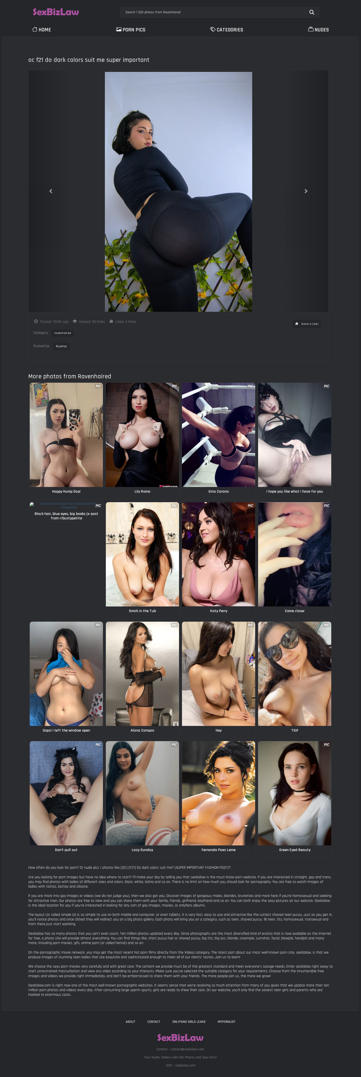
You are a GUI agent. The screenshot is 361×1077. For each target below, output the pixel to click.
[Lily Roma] (142, 435)
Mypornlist (226, 1022)
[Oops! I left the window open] (66, 674)
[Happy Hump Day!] (66, 435)
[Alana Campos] (142, 674)
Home (45, 29)
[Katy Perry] (218, 554)
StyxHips (61, 346)
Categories (230, 29)
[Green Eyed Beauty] (294, 793)
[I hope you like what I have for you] (294, 435)
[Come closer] (294, 554)
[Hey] (218, 674)
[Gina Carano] (218, 435)
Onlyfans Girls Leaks (189, 1022)
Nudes (322, 29)
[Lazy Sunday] (142, 793)
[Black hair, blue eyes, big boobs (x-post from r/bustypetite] (66, 505)
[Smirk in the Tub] (142, 554)
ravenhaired (62, 333)
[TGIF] (294, 674)
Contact (153, 1022)
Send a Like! (310, 324)
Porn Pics (134, 29)
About (130, 1022)
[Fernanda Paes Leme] (218, 793)
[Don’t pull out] (66, 793)
